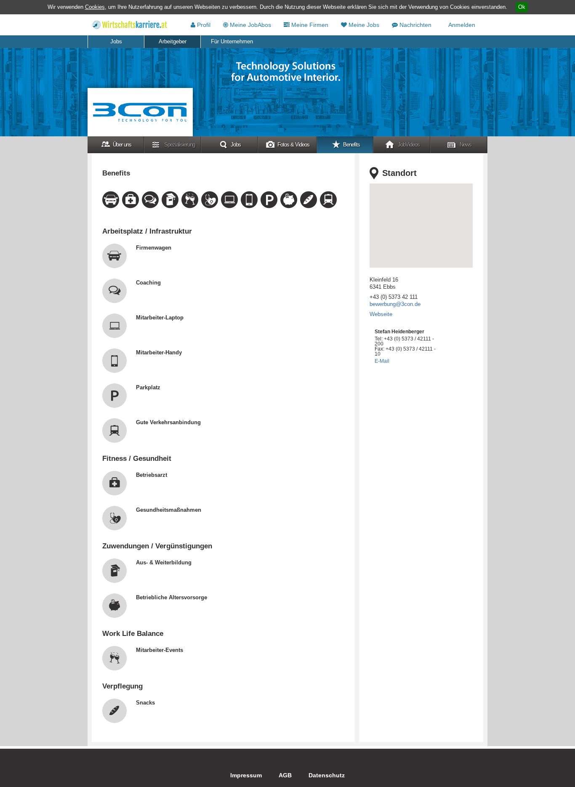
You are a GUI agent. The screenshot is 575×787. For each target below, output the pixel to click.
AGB (285, 775)
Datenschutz (327, 775)
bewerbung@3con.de (395, 304)
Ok (521, 7)
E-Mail (382, 361)
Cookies (95, 7)
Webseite (381, 314)
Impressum (246, 775)
